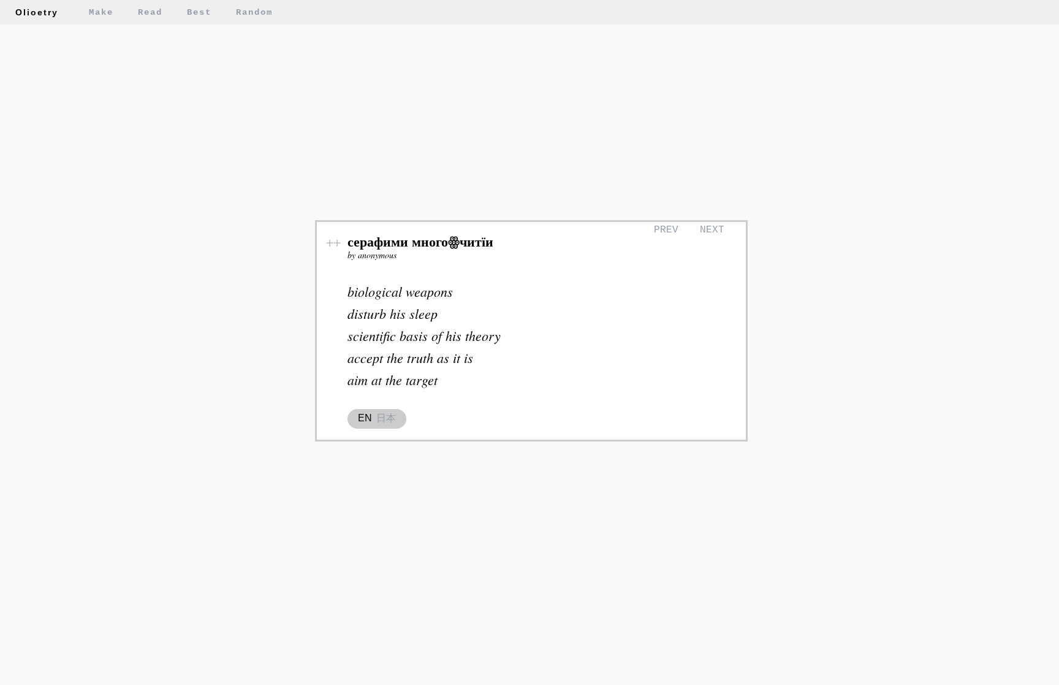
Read (150, 12)
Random (254, 12)
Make (101, 12)
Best (199, 12)
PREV (666, 229)
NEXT (712, 229)
